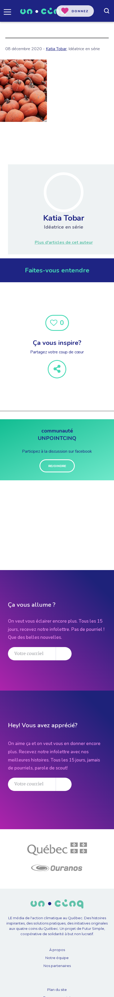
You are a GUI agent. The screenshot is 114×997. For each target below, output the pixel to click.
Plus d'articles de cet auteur (64, 242)
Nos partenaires (57, 966)
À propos (57, 950)
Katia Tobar (56, 49)
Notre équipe (57, 958)
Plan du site (57, 989)
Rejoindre (57, 466)
